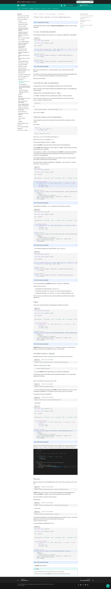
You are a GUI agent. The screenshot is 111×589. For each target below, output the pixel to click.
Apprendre (32, 8)
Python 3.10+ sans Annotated (47, 359)
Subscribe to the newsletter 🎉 (29, 1)
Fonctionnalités (25, 8)
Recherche (71, 5)
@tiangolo (33, 584)
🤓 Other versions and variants (42, 66)
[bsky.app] (85, 585)
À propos (49, 8)
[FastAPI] (18, 5)
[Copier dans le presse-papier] (76, 40)
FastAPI (19, 8)
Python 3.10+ (37, 167)
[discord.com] (81, 585)
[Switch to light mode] (61, 5)
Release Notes (55, 8)
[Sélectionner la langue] (64, 5)
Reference (37, 8)
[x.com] (83, 585)
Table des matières (84, 14)
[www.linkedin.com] (88, 585)
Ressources (43, 8)
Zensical (23, 585)
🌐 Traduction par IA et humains (42, 22)
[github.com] (78, 585)
